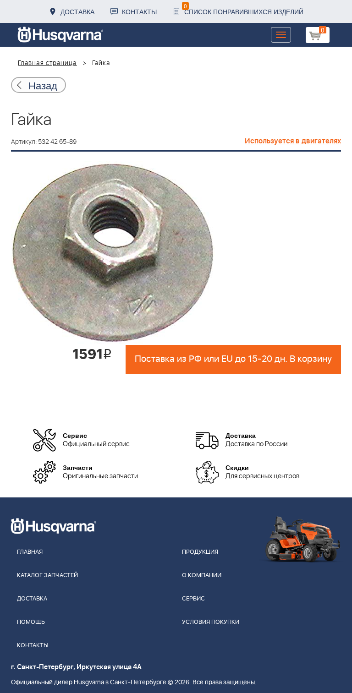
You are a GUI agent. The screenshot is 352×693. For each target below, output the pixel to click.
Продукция (200, 552)
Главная (30, 552)
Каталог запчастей (47, 575)
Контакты (139, 11)
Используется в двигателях (293, 141)
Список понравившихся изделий (243, 9)
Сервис (193, 599)
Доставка (77, 11)
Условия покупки (210, 622)
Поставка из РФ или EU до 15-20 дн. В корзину (233, 359)
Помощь (31, 622)
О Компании (201, 575)
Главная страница (47, 63)
